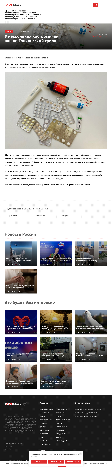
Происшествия (45, 434)
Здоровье (43, 423)
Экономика (43, 441)
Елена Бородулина (99, 36)
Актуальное (60, 413)
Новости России (61, 409)
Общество (60, 430)
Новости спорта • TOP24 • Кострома (20, 19)
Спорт (42, 437)
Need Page (24, 460)
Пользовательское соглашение (86, 416)
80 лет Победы (45, 444)
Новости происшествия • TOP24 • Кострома (23, 15)
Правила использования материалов (88, 409)
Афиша (42, 416)
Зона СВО (59, 423)
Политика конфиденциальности (86, 413)
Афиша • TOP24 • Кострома (16, 11)
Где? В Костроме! (46, 420)
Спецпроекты (61, 434)
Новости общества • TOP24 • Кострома (21, 13)
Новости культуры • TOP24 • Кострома (21, 17)
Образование (44, 430)
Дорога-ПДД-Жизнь (63, 420)
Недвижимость (61, 427)
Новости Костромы (46, 409)
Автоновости (44, 413)
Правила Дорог (61, 441)
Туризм (58, 437)
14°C (95, 5)
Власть (58, 416)
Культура (43, 427)
